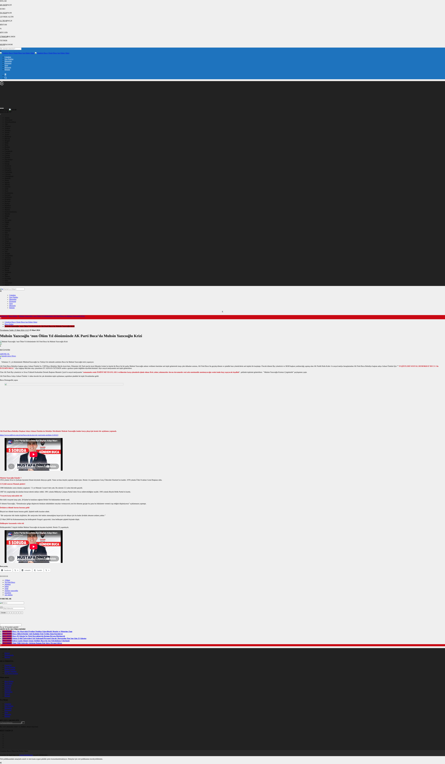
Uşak (6, 249)
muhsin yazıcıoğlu (11, 591)
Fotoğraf (8, 688)
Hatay (7, 180)
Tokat (7, 241)
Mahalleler (8, 692)
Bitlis (6, 143)
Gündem (8, 57)
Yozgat (7, 254)
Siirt (6, 233)
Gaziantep (8, 172)
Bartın (7, 270)
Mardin (7, 214)
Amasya (8, 126)
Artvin (7, 132)
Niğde (7, 222)
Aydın (7, 134)
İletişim (7, 70)
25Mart (7, 580)
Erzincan (8, 166)
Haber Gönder (10, 669)
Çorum (7, 155)
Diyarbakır (9, 160)
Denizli (7, 157)
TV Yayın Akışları (11, 673)
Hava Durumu (10, 667)
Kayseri (7, 195)
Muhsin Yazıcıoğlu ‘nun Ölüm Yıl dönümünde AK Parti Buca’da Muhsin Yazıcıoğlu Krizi (52, 316)
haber (7, 586)
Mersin (7, 185)
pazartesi (8, 593)
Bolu (6, 145)
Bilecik (7, 139)
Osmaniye (8, 283)
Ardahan (8, 272)
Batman (7, 266)
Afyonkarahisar (10, 122)
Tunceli (7, 245)
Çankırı (7, 153)
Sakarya (8, 228)
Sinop (7, 235)
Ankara (7, 128)
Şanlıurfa (8, 247)
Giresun (7, 174)
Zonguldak (9, 256)
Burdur (7, 147)
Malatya (8, 208)
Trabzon (8, 243)
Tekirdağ (8, 239)
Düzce (7, 285)
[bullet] (17, 612)
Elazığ (7, 164)
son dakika (9, 595)
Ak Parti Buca (10, 582)
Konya (7, 203)
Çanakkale (8, 151)
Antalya (7, 130)
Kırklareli (8, 197)
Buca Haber (13, 316)
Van (6, 251)
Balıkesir (8, 137)
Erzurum (8, 168)
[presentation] (1, 108)
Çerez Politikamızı (26, 755)
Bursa (7, 149)
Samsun (7, 231)
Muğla (7, 216)
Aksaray (8, 258)
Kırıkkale (8, 264)
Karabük (8, 279)
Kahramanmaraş (11, 212)
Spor (6, 65)
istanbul (7, 187)
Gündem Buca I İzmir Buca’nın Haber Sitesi (21, 322)
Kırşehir (8, 199)
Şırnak (7, 268)
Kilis (6, 281)
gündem (8, 584)
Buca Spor (8, 683)
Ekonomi (8, 63)
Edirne (7, 162)
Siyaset (7, 694)
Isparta (7, 183)
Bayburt (8, 260)
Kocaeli (7, 201)
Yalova (7, 276)
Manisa (7, 210)
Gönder (3, 613)
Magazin (8, 67)
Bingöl (7, 141)
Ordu (6, 224)
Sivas (7, 237)
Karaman (8, 262)
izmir (6, 189)
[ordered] (15, 612)
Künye (7, 653)
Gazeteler (8, 665)
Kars (6, 191)
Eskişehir (8, 170)
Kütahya (8, 205)
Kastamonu (9, 193)
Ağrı (6, 124)
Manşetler (8, 61)
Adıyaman (8, 120)
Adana (7, 118)
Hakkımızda (9, 655)
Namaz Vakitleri (10, 671)
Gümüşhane (9, 176)
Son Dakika (9, 59)
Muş (6, 218)
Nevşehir (8, 220)
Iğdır (6, 274)
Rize (6, 226)
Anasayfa (3, 316)
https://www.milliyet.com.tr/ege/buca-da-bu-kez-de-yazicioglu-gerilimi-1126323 (29, 435)
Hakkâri (8, 178)
